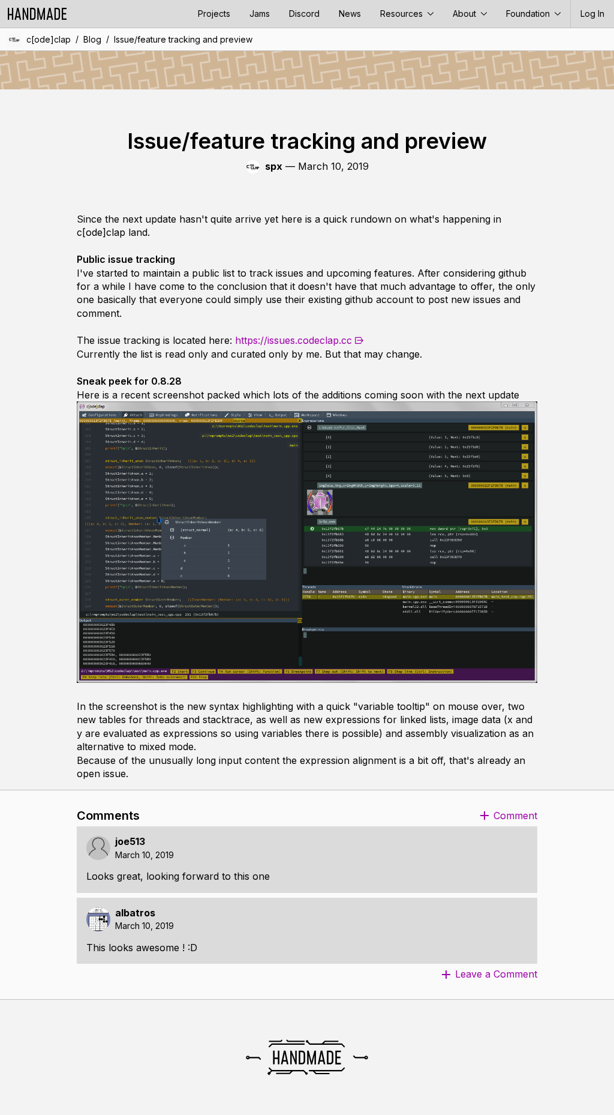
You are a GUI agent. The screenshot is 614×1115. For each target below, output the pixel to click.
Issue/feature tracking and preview (183, 39)
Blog (92, 39)
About (465, 13)
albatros (135, 913)
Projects (214, 13)
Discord (304, 13)
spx (273, 166)
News (350, 13)
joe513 (130, 841)
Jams (259, 13)
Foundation (529, 13)
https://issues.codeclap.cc (293, 340)
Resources (402, 13)
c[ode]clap (48, 39)
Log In (592, 13)
